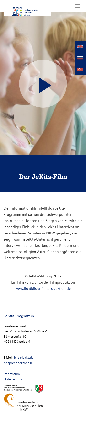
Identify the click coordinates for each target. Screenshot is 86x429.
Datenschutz (13, 379)
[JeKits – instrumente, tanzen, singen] (27, 8)
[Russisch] (80, 57)
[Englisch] (80, 46)
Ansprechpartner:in (18, 363)
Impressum (12, 374)
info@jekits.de (23, 357)
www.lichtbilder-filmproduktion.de (43, 288)
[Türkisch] (80, 69)
